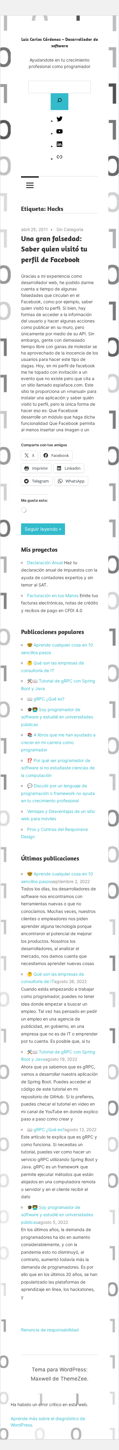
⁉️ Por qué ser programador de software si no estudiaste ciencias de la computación (58, 768)
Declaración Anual (45, 562)
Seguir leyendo (41, 529)
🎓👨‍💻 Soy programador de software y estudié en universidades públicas (57, 717)
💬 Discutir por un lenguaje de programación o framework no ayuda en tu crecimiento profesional (58, 793)
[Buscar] (59, 101)
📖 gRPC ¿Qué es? (45, 698)
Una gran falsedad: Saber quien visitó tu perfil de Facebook (54, 249)
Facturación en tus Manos (52, 595)
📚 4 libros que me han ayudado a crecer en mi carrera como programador (58, 742)
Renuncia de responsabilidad (50, 1329)
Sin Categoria (69, 229)
